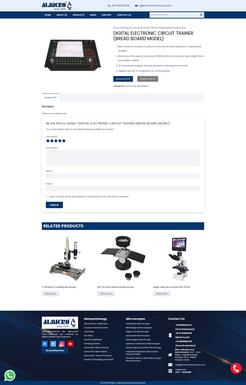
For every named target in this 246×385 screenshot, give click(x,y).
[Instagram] (62, 344)
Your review (52, 147)
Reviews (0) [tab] (51, 97)
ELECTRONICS (143, 86)
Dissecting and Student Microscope (143, 347)
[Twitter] (53, 344)
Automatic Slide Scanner (96, 347)
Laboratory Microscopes (138, 323)
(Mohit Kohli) (182, 337)
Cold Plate (89, 331)
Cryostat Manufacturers (96, 327)
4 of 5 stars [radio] (60, 141)
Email (49, 183)
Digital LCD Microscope (137, 331)
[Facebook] (45, 344)
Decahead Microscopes (137, 335)
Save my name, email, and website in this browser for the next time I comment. (89, 196)
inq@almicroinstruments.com (190, 364)
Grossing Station (92, 343)
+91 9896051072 (183, 325)
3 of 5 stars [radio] (56, 141)
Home (116, 28)
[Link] (57, 5)
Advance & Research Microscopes (143, 343)
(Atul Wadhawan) (185, 329)
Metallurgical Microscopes (139, 327)
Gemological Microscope (138, 339)
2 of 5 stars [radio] (52, 141)
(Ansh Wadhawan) (185, 345)
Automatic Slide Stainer (95, 351)
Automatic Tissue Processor (98, 355)
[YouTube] (70, 344)
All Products (126, 28)
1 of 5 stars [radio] (48, 141)
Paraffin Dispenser (93, 339)
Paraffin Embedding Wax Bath (99, 359)
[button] (99, 30)
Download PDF (123, 78)
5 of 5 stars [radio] (64, 141)
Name (49, 171)
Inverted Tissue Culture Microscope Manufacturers (143, 359)
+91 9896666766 (183, 341)
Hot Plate (88, 335)
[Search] (201, 15)
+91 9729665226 (183, 333)
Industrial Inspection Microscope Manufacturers (142, 353)
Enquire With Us (147, 78)
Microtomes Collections (96, 323)
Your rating (52, 136)
